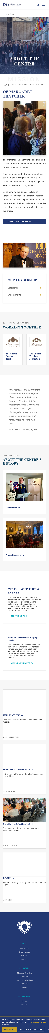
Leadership (24, 288)
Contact (24, 959)
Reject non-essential (31, 1029)
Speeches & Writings (25, 980)
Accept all (9, 1029)
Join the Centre (19, 616)
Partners (24, 955)
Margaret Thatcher (24, 973)
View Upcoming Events (22, 663)
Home (5, 14)
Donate (24, 1001)
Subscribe (24, 1005)
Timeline (24, 976)
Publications (24, 984)
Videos (24, 987)
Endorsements (24, 295)
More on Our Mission (19, 221)
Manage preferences (37, 1022)
